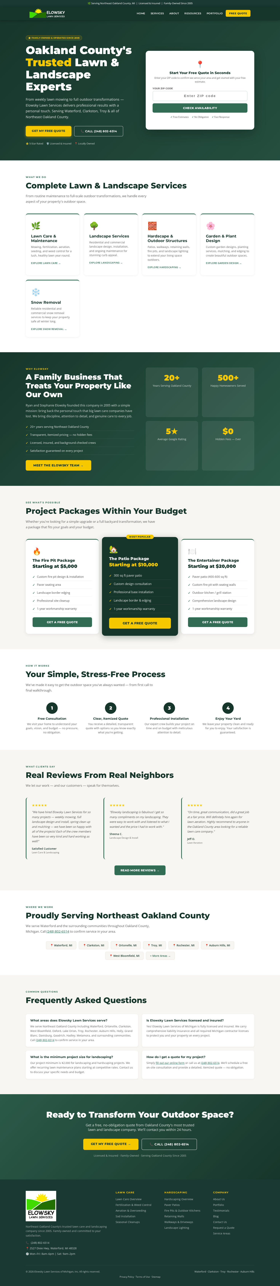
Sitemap (156, 1276)
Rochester (233, 1271)
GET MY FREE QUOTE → (111, 1144)
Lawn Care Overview (129, 1199)
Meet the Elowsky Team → (58, 465)
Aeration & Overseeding (131, 1210)
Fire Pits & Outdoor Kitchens (182, 1210)
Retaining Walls (174, 1216)
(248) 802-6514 (57, 931)
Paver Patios (172, 1205)
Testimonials (221, 1210)
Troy (223, 1271)
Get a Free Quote (62, 622)
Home (141, 13)
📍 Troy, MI (154, 945)
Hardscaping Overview (178, 1199)
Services (157, 13)
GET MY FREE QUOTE (48, 131)
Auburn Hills (247, 1271)
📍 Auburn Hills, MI (217, 945)
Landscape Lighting (176, 1227)
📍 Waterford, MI (61, 945)
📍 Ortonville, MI (126, 945)
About (174, 13)
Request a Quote (223, 1227)
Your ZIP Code (163, 88)
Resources (192, 13)
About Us (219, 1199)
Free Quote (238, 13)
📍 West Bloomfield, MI (124, 956)
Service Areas (221, 1233)
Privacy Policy (127, 1276)
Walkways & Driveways (178, 1222)
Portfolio (215, 13)
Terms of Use (143, 1276)
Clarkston (213, 1271)
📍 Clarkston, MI (93, 945)
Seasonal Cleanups (128, 1222)
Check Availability (200, 108)
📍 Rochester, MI (183, 945)
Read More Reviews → (140, 870)
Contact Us (220, 1222)
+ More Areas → (160, 956)
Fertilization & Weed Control (133, 1205)
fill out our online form (170, 1063)
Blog (216, 1216)
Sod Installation (125, 1216)
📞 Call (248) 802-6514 (99, 131)
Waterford (200, 1271)
